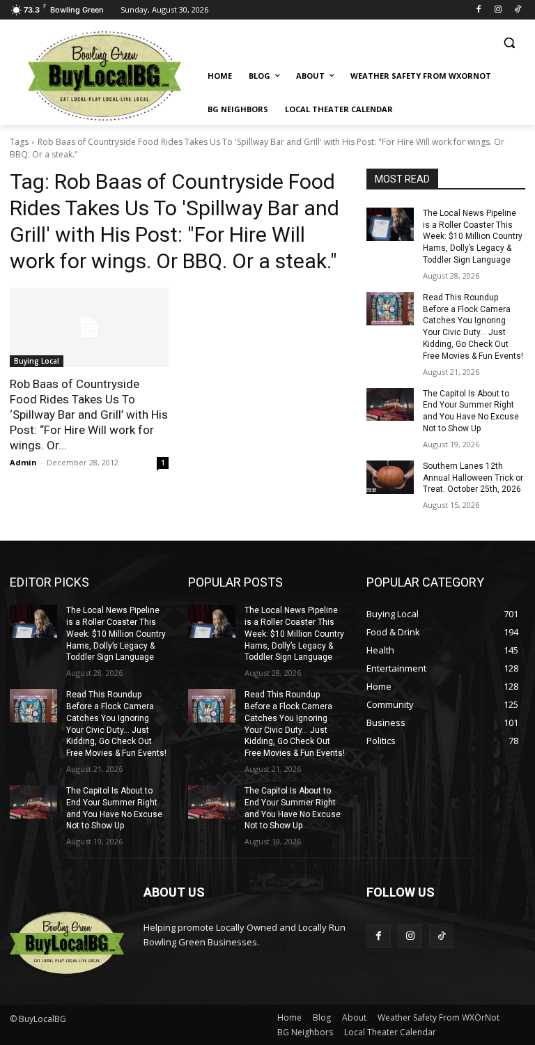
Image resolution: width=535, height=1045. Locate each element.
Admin (23, 462)
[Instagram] (498, 10)
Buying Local (36, 361)
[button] (509, 42)
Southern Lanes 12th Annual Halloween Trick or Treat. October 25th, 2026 (473, 478)
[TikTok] (517, 10)
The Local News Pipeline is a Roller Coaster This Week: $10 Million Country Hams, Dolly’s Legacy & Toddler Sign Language (472, 236)
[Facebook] (479, 10)
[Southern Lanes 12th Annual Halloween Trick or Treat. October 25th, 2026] (390, 477)
